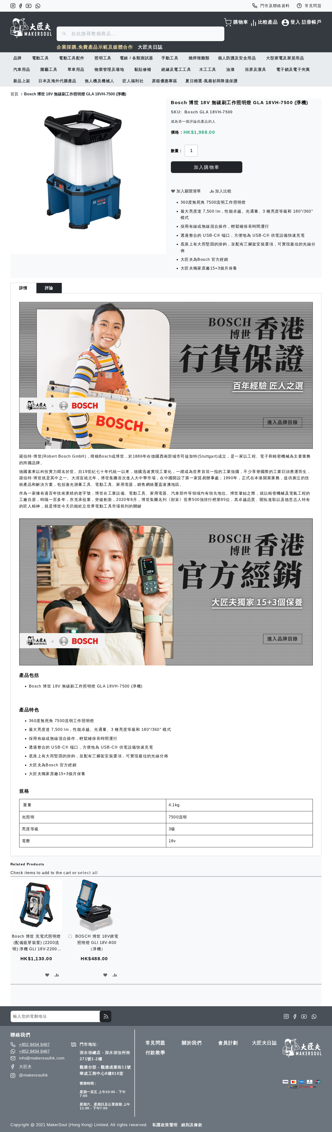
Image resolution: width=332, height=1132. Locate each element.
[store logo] (31, 28)
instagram (12, 5)
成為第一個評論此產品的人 (193, 121)
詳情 (23, 288)
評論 (49, 288)
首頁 (14, 94)
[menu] (166, 69)
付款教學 (156, 1052)
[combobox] (140, 34)
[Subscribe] (105, 1016)
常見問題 (313, 6)
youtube (28, 5)
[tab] (23, 288)
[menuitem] (18, 58)
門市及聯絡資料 (275, 6)
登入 (295, 22)
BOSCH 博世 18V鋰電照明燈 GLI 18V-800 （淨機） (97, 942)
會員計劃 (228, 1042)
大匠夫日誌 (150, 47)
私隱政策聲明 (165, 1125)
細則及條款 (191, 1125)
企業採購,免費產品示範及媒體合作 (95, 47)
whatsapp (37, 5)
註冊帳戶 (312, 22)
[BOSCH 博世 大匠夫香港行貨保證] (166, 447)
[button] (47, 975)
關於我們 (192, 1042)
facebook (20, 5)
